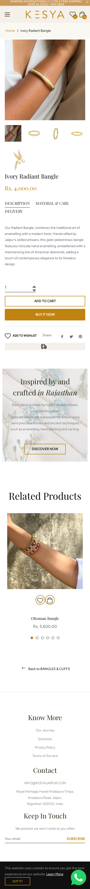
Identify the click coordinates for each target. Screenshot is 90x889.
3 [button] (42, 638)
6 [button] (58, 638)
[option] (45, 576)
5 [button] (53, 638)
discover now (45, 449)
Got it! (17, 881)
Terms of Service (45, 756)
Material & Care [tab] (52, 203)
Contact (45, 770)
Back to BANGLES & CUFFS (49, 669)
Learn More (54, 874)
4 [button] (47, 638)
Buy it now (45, 314)
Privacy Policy (45, 747)
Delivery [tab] (14, 211)
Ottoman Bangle (45, 618)
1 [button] (31, 638)
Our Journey (45, 730)
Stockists (45, 739)
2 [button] (37, 638)
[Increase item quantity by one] (33, 285)
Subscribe (76, 839)
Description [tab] (17, 203)
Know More (45, 717)
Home (10, 31)
